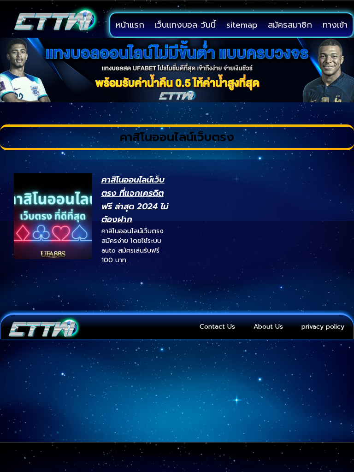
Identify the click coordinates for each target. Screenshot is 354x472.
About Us (268, 326)
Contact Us (217, 326)
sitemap (242, 24)
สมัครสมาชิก (290, 24)
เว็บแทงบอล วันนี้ (185, 24)
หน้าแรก (130, 24)
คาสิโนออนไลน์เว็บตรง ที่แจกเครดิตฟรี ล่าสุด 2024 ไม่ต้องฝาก (134, 199)
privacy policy (322, 326)
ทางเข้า (335, 24)
